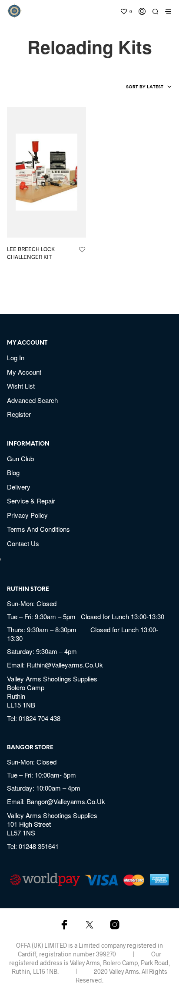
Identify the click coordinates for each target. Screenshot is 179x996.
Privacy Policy (27, 515)
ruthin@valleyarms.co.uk (65, 664)
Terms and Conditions (38, 528)
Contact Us (23, 543)
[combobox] (134, 87)
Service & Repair (31, 500)
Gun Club (20, 458)
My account (24, 371)
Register (19, 414)
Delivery (18, 486)
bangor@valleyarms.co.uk (66, 801)
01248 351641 (39, 846)
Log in (15, 357)
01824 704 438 (39, 718)
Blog (13, 472)
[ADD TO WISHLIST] (82, 249)
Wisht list (21, 385)
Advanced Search (32, 400)
